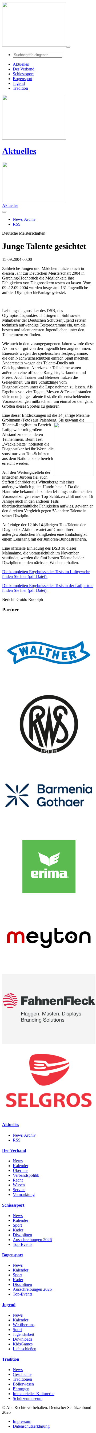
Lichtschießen (24, 1349)
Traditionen (22, 1379)
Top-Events (22, 1244)
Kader (18, 1230)
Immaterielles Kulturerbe (33, 1393)
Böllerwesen (23, 1384)
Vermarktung (24, 1194)
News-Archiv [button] (24, 219)
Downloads (22, 1339)
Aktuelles (19, 151)
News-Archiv (24, 1135)
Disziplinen (22, 1235)
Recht (18, 1180)
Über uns (20, 1170)
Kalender (20, 1165)
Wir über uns (23, 1324)
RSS (17, 1140)
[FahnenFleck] (48, 1043)
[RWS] (48, 757)
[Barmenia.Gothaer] (48, 829)
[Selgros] (48, 1114)
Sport (17, 1225)
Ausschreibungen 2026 (32, 1239)
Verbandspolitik (26, 1175)
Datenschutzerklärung (31, 1426)
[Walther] (48, 686)
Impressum (22, 1421)
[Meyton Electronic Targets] (48, 971)
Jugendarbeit (23, 1334)
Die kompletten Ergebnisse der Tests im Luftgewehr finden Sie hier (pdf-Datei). (46, 574)
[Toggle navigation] (68, 47)
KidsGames (23, 1344)
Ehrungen (21, 1389)
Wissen (19, 1185)
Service (19, 1189)
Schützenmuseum (27, 1398)
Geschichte (22, 1374)
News (18, 1161)
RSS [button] (17, 224)
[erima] (48, 900)
